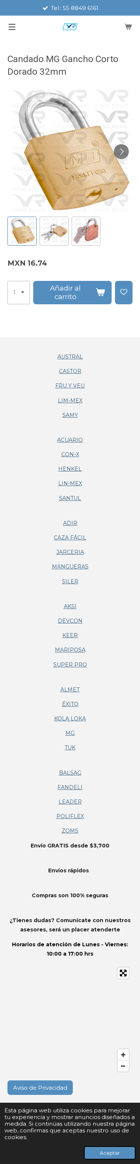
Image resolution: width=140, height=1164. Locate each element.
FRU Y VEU (70, 385)
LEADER (70, 801)
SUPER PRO (70, 664)
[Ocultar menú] (12, 26)
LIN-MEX (70, 483)
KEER (70, 635)
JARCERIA (70, 552)
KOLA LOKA (70, 718)
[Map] (70, 1019)
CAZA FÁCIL (70, 537)
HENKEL (70, 469)
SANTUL (70, 498)
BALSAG (70, 772)
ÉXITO (70, 704)
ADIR (70, 523)
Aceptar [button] (110, 1153)
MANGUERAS (70, 566)
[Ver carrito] (128, 26)
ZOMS (70, 830)
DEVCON (70, 620)
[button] (22, 231)
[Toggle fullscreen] (123, 973)
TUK (70, 747)
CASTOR (70, 371)
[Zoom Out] (123, 1065)
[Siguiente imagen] (121, 151)
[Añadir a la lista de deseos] (124, 293)
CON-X (70, 454)
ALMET (70, 689)
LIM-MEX (70, 400)
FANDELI (70, 787)
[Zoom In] (123, 1054)
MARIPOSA (70, 649)
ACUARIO (70, 440)
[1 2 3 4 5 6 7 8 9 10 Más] (18, 293)
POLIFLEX (70, 816)
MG (70, 733)
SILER (70, 581)
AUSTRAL (70, 356)
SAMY (70, 415)
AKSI (70, 606)
